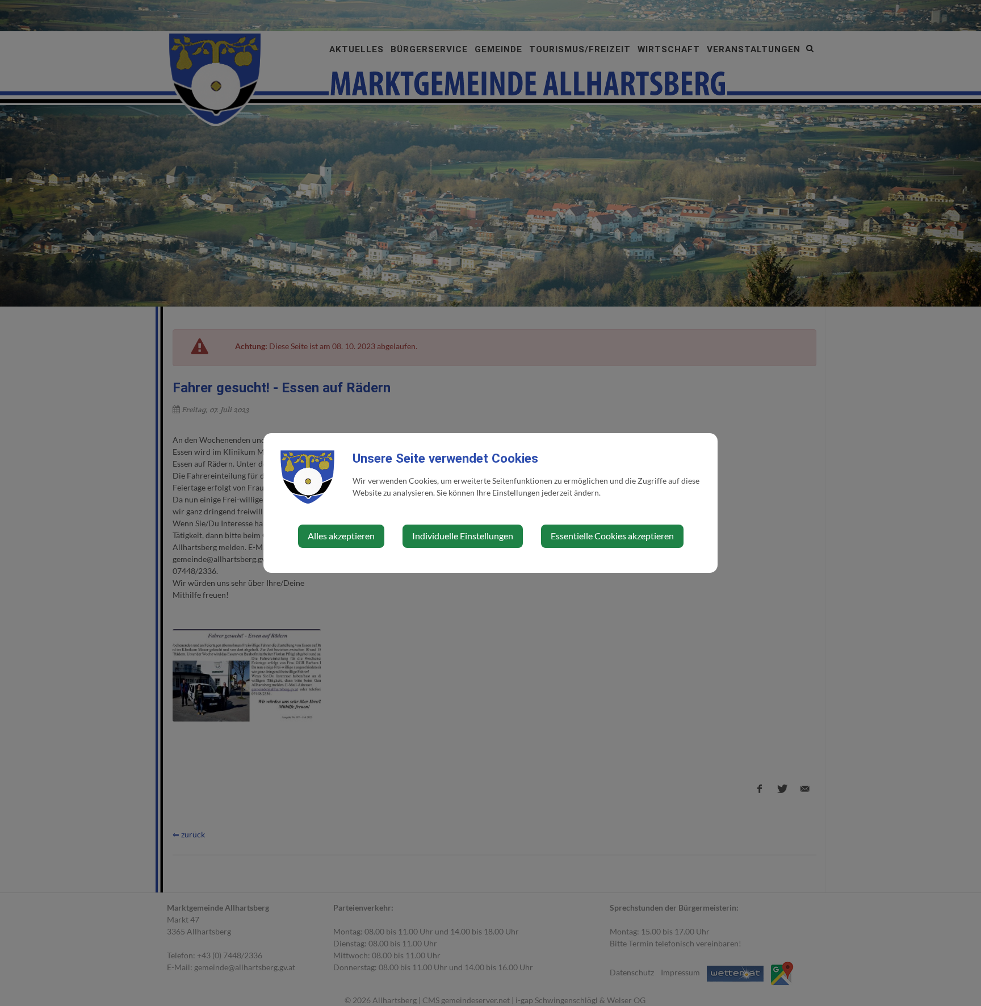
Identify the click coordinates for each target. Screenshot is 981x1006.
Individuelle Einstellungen (462, 535)
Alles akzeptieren (341, 535)
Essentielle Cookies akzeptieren (612, 535)
